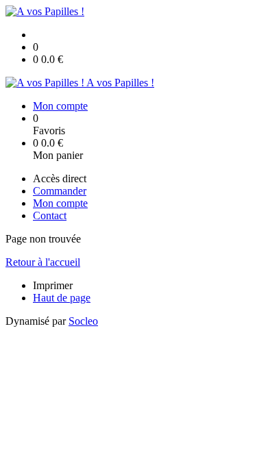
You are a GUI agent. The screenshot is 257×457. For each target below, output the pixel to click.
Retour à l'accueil (42, 262)
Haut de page (61, 298)
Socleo (83, 321)
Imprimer (53, 285)
